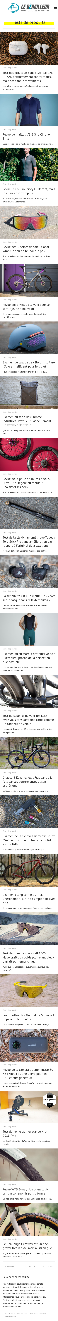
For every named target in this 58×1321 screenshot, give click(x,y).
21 (43, 1266)
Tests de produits (10, 67)
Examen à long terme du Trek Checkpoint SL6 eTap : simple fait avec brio (29, 899)
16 (34, 1266)
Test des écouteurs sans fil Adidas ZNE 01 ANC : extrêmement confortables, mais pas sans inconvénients (28, 77)
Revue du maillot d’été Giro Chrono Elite (26, 136)
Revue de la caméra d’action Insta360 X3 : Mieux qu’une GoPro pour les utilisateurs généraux (28, 1074)
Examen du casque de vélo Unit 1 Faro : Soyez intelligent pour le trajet (29, 364)
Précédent (9, 1266)
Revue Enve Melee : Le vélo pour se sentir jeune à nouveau (26, 307)
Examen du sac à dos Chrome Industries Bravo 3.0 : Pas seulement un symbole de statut (27, 421)
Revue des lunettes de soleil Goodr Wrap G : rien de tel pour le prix (26, 249)
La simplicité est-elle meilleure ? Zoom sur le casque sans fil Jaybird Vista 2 (29, 598)
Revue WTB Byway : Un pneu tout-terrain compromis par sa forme (25, 1191)
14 (25, 1266)
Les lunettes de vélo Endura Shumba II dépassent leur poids (29, 1017)
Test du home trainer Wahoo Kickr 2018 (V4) (25, 1134)
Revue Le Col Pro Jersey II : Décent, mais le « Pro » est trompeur (29, 191)
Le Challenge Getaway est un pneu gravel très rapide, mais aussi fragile (27, 1246)
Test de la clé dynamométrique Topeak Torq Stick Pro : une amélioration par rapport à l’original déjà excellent (29, 541)
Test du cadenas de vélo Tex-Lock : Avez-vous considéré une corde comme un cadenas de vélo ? (28, 720)
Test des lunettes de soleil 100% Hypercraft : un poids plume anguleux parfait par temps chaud (28, 957)
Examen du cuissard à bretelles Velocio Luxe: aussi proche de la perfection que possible (29, 658)
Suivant (50, 1266)
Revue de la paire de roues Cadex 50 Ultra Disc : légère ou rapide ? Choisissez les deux (27, 483)
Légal (7, 1316)
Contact (14, 1316)
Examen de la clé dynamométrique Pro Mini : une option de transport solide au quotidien (29, 840)
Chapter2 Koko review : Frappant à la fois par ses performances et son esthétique (28, 782)
